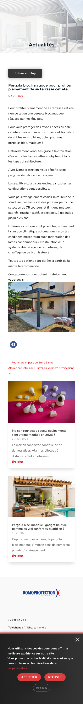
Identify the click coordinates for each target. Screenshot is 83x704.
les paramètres (17, 668)
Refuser (55, 677)
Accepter (29, 677)
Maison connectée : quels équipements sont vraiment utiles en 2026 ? (39, 433)
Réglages (41, 687)
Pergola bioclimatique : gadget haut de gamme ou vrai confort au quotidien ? (39, 527)
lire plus (18, 462)
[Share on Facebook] (13, 347)
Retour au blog (25, 73)
